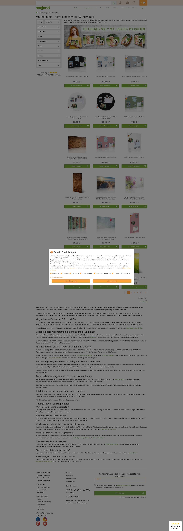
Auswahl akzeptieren (71, 281)
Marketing (76, 273)
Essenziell (56, 273)
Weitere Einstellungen (56, 277)
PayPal (117, 273)
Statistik (66, 273)
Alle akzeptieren (112, 281)
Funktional (127, 273)
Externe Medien (87, 273)
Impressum (73, 268)
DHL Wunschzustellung (104, 273)
